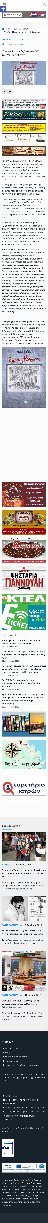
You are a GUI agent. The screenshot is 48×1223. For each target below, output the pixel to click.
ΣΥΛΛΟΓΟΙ (7, 864)
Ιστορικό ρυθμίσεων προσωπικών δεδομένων (24, 1111)
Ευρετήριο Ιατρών (11, 1061)
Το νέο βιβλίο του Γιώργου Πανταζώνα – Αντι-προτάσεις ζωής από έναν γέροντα (22, 932)
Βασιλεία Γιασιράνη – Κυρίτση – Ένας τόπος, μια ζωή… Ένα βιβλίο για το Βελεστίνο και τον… (20, 1004)
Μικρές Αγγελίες (10, 1048)
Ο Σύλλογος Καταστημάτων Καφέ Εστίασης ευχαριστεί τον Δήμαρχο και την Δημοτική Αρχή (24, 654)
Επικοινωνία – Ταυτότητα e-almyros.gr (20, 1065)
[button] (3, 9)
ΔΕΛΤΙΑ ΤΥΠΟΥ (21, 29)
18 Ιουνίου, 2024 (23, 864)
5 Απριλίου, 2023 (33, 925)
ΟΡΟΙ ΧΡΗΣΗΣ (10, 1096)
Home (7, 29)
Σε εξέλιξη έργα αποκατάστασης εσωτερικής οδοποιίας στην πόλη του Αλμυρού (21, 683)
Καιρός (6, 1052)
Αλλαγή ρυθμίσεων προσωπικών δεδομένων (23, 1107)
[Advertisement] (24, 437)
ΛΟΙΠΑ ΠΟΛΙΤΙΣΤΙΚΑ (12, 39)
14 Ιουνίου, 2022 (33, 995)
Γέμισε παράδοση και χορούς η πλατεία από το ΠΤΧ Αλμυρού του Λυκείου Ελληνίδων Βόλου (24, 873)
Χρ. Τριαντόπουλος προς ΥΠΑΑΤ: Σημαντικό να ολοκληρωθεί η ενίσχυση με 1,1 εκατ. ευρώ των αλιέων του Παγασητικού (24, 669)
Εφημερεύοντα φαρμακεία (15, 1056)
